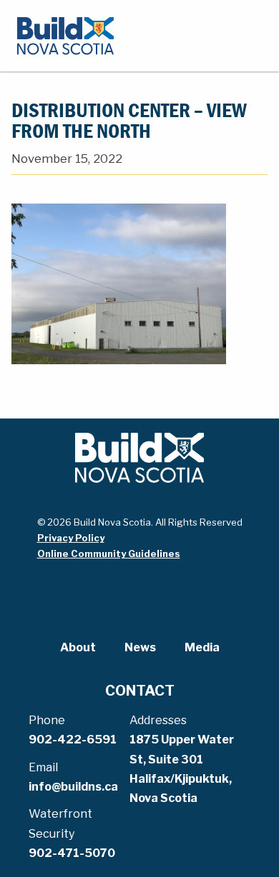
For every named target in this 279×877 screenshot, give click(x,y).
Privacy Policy (70, 537)
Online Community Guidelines (108, 553)
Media (202, 647)
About (78, 647)
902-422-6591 (73, 739)
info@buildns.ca (73, 786)
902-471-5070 (72, 853)
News (140, 647)
